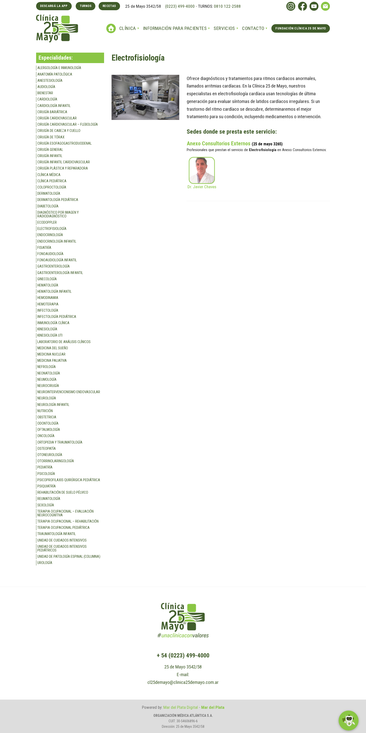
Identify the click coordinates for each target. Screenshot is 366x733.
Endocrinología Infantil (56, 241)
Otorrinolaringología (55, 461)
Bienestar (45, 93)
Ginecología (47, 279)
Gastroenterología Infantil (60, 273)
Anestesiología (49, 81)
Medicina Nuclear (51, 354)
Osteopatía (46, 449)
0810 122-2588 (227, 6)
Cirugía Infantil (49, 156)
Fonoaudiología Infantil (57, 260)
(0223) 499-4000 (179, 6)
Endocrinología (50, 235)
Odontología (48, 423)
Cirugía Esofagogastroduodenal (64, 143)
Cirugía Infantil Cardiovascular (63, 162)
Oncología (46, 436)
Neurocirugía (48, 386)
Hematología (47, 285)
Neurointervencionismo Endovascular (68, 392)
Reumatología (48, 499)
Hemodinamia (47, 298)
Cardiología (47, 99)
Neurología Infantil (53, 405)
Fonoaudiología (50, 254)
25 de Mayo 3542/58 (183, 667)
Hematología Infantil (54, 291)
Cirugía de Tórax (50, 137)
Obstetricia (46, 417)
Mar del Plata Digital (180, 707)
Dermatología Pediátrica (57, 200)
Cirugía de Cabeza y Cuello (58, 131)
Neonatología (48, 373)
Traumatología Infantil (56, 534)
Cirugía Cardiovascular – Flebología (67, 124)
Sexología (45, 505)
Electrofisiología (51, 229)
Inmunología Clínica (53, 323)
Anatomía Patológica (54, 74)
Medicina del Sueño (52, 348)
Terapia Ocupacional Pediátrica (63, 528)
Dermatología (48, 193)
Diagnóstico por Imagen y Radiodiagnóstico (58, 214)
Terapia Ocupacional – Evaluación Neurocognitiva (65, 513)
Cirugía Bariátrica (52, 112)
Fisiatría (44, 248)
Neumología (47, 379)
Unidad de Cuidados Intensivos (62, 540)
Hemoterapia (48, 304)
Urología (44, 563)
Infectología (47, 310)
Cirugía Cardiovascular (57, 118)
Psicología (46, 474)
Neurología (46, 398)
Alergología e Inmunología (59, 68)
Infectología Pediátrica (56, 317)
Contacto (253, 28)
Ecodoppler (47, 222)
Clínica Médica (49, 175)
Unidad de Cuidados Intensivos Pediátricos (62, 548)
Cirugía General (50, 150)
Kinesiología (47, 329)
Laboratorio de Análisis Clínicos (64, 342)
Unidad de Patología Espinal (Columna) (68, 556)
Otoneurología (49, 455)
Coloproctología (51, 187)
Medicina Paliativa (52, 361)
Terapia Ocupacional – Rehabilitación (68, 521)
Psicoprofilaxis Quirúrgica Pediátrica (68, 480)
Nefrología (46, 367)
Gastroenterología (53, 266)
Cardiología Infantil (53, 106)
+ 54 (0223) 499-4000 (183, 655)
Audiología (46, 87)
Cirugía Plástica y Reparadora (62, 168)
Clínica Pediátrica (51, 181)
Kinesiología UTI (49, 335)
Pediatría (45, 467)
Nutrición (45, 411)
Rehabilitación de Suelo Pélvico (62, 492)
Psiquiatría (46, 486)
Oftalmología (48, 430)
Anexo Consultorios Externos (218, 143)
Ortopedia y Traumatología (59, 442)
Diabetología (48, 206)
